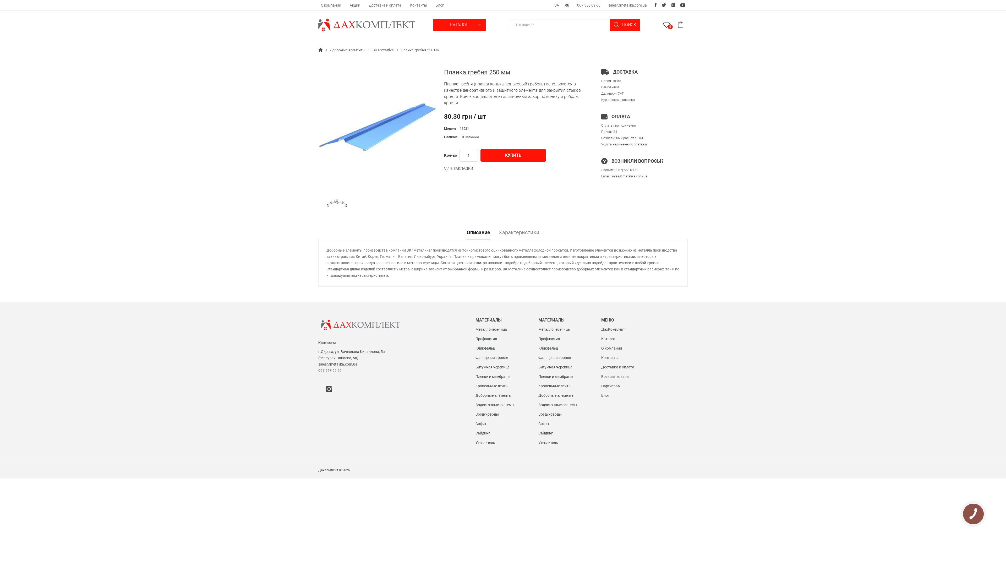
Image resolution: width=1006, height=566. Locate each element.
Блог (440, 5)
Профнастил (486, 339)
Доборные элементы (347, 50)
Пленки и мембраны (492, 376)
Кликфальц (485, 348)
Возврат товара (615, 376)
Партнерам (610, 386)
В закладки (461, 168)
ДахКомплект (613, 329)
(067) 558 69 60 (626, 170)
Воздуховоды (487, 414)
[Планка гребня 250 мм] (337, 203)
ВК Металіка (383, 50)
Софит (480, 424)
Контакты (418, 5)
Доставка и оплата (385, 5)
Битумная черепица (492, 367)
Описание (478, 233)
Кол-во (450, 155)
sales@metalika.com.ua (627, 5)
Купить (513, 155)
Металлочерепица (491, 329)
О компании (331, 5)
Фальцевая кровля (491, 358)
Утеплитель (485, 442)
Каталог (459, 24)
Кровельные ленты (492, 386)
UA (556, 5)
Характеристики (519, 233)
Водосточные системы (494, 405)
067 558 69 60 (588, 5)
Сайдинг (482, 433)
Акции (355, 5)
